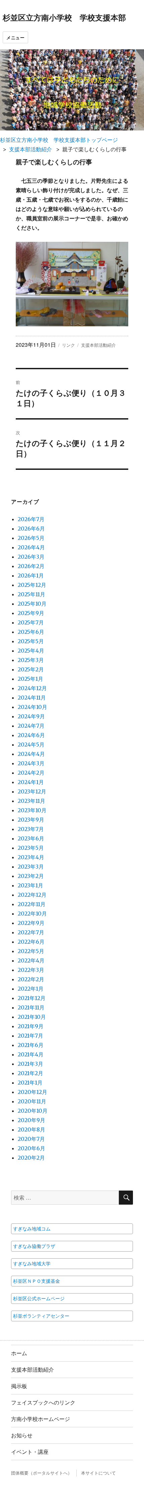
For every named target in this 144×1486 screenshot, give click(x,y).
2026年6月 (31, 528)
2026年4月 (31, 547)
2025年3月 (31, 660)
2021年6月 (31, 1045)
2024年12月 (32, 688)
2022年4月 (31, 960)
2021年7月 (30, 1035)
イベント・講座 (30, 1451)
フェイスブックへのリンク (43, 1402)
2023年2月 (31, 876)
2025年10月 (32, 603)
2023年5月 (31, 847)
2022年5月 (31, 951)
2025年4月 (31, 650)
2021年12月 (32, 998)
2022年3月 (31, 970)
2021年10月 (32, 1016)
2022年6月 (31, 941)
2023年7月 (31, 829)
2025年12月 (32, 585)
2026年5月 (31, 538)
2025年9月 (31, 613)
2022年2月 (31, 979)
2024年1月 (31, 782)
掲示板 (19, 1386)
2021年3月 (30, 1063)
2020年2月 (31, 1157)
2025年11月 (31, 594)
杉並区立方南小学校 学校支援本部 (64, 17)
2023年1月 (30, 885)
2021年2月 (30, 1073)
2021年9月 (31, 1026)
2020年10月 (33, 1110)
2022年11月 (32, 904)
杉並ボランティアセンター (41, 1316)
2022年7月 (31, 932)
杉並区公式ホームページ (39, 1299)
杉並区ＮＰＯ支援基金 (36, 1281)
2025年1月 (30, 678)
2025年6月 (31, 631)
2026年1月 (31, 575)
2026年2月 (31, 566)
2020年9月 (31, 1120)
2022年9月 (31, 923)
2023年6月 (31, 838)
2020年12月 (32, 1092)
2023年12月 (32, 791)
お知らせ (21, 1435)
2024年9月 (31, 716)
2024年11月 (32, 697)
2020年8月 (31, 1129)
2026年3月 (31, 556)
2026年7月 (31, 519)
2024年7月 (31, 725)
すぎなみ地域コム (32, 1229)
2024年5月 (31, 744)
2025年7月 (31, 622)
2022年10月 (32, 913)
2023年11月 (31, 800)
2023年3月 (31, 866)
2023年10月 (32, 810)
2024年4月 (31, 754)
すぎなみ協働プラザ (34, 1246)
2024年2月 (31, 772)
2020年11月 (32, 1101)
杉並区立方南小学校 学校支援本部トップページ (59, 139)
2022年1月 (31, 988)
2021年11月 (31, 1007)
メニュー (15, 37)
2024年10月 (32, 707)
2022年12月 (32, 894)
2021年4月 (31, 1054)
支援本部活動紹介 (30, 149)
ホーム (19, 1353)
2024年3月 (31, 763)
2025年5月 (31, 641)
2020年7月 (31, 1139)
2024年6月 (31, 735)
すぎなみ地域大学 (32, 1264)
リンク (68, 345)
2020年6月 (31, 1148)
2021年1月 (30, 1082)
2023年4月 (31, 857)
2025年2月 (31, 669)
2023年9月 (31, 819)
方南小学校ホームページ (40, 1419)
